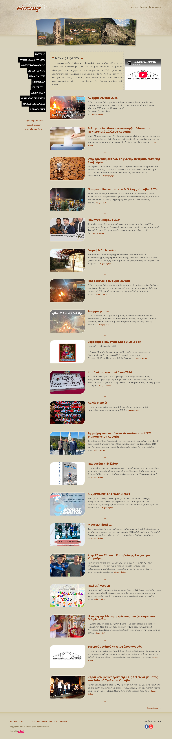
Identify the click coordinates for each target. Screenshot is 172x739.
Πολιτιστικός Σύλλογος (32, 59)
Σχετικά (143, 7)
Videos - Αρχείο (36, 70)
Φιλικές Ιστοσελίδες (33, 103)
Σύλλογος (24, 721)
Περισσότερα (152, 708)
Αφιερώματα (38, 92)
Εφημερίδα (38, 81)
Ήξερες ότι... (38, 87)
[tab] (40, 54)
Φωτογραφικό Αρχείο (33, 65)
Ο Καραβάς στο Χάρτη (33, 98)
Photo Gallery (44, 721)
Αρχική (134, 7)
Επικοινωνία (155, 7)
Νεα (33, 721)
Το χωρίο (40, 54)
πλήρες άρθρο (97, 114)
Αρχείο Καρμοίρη (33, 125)
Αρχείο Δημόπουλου (33, 120)
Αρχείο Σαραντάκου (33, 129)
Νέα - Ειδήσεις (37, 76)
